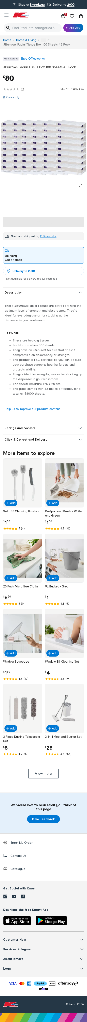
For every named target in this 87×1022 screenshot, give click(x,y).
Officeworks (48, 236)
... (43, 40)
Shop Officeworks (32, 58)
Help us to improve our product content (32, 409)
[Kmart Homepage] (21, 15)
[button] (6, 14)
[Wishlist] (72, 16)
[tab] (43, 255)
